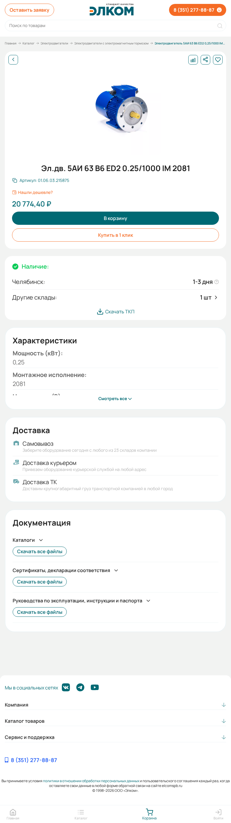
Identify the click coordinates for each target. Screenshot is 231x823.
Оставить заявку (29, 10)
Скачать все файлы (39, 551)
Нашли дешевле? (35, 192)
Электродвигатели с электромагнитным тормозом (111, 43)
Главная (11, 43)
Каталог (29, 43)
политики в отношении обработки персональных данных (91, 780)
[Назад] (13, 60)
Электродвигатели (54, 43)
